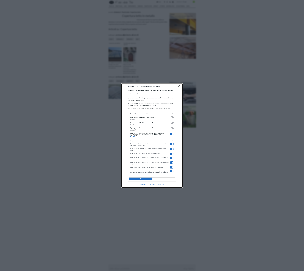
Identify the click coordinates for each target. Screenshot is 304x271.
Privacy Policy (161, 184)
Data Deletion (143, 184)
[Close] (179, 86)
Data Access (152, 184)
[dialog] (152, 135)
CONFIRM (141, 178)
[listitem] (152, 114)
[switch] (172, 117)
